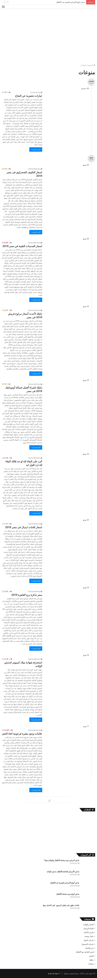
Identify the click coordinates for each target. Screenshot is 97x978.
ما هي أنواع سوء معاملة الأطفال (67, 894)
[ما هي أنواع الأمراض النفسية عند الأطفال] (88, 886)
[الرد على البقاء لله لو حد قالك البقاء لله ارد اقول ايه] (67, 469)
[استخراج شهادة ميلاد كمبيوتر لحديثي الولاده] (67, 670)
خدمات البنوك (88, 940)
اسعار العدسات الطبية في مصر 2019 (22, 246)
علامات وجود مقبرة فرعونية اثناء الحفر (22, 733)
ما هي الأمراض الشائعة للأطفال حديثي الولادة (63, 871)
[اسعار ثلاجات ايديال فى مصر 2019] (67, 534)
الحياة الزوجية (88, 928)
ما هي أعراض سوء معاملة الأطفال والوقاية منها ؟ (61, 860)
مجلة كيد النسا (53, 973)
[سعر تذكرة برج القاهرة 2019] (67, 602)
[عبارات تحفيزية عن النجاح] (67, 103)
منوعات (91, 964)
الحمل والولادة (88, 925)
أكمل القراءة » (35, 149)
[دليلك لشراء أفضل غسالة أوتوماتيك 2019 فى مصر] (67, 395)
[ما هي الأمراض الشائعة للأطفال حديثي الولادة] (88, 875)
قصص (91, 956)
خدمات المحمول (88, 944)
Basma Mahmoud (34, 169)
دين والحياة (90, 948)
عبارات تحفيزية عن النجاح (28, 95)
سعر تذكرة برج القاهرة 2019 (26, 594)
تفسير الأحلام (89, 932)
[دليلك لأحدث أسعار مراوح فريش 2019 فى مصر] (67, 321)
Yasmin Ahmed (35, 92)
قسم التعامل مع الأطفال (85, 952)
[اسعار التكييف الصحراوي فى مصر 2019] (67, 179)
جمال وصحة (89, 936)
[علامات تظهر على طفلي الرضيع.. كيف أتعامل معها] (88, 909)
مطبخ (92, 960)
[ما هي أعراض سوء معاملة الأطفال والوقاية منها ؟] (88, 864)
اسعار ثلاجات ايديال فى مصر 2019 (23, 527)
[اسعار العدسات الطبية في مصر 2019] (67, 253)
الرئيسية (90, 65)
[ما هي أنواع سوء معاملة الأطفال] (88, 897)
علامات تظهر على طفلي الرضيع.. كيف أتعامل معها (61, 905)
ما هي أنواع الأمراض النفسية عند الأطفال (70, 2)
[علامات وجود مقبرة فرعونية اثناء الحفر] (67, 741)
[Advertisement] (48, 17)
